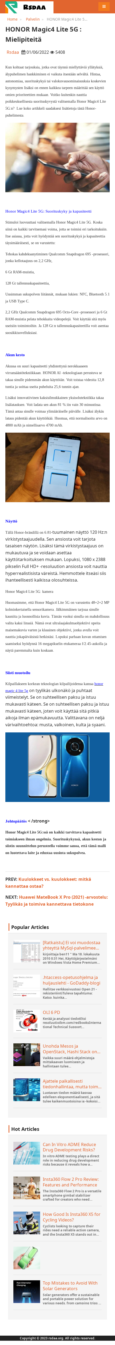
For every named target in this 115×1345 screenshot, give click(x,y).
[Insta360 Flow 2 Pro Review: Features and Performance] (26, 1188)
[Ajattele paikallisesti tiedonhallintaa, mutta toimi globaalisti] (26, 1089)
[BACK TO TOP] (108, 1338)
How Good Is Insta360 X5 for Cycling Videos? (72, 1217)
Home (12, 19)
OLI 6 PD (51, 1012)
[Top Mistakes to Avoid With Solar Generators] (26, 1291)
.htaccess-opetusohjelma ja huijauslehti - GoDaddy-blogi (71, 980)
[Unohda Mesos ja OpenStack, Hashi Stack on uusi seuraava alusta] (26, 1054)
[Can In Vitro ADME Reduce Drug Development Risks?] (26, 1153)
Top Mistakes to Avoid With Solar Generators (70, 1286)
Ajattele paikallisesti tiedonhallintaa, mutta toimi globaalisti (71, 1084)
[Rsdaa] (29, 6)
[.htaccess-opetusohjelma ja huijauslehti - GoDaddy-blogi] (26, 986)
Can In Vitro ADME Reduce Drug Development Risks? (69, 1147)
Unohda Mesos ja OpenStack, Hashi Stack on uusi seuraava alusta (70, 1049)
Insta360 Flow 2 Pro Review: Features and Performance (71, 1182)
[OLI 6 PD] (26, 1021)
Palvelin (33, 19)
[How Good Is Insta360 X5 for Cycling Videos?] (26, 1223)
